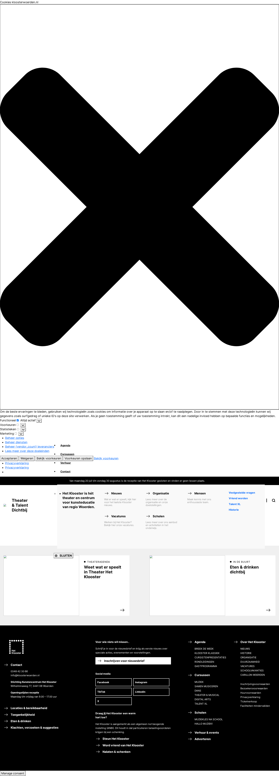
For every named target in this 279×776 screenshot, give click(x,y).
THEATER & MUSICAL (207, 695)
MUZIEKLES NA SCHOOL (209, 719)
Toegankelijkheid (22, 714)
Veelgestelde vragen (242, 492)
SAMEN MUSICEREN (206, 686)
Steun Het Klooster (115, 738)
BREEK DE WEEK (204, 648)
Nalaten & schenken (116, 751)
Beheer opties (14, 438)
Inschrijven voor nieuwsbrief (124, 661)
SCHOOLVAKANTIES (252, 670)
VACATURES (247, 666)
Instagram (141, 682)
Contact (33, 680)
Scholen (161, 522)
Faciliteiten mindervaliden (255, 705)
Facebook (103, 682)
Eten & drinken (20, 721)
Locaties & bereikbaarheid (28, 708)
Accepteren (9, 458)
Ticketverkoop (248, 701)
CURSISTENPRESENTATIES (210, 657)
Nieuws (120, 499)
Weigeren (27, 458)
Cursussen (202, 675)
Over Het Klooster (253, 642)
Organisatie (157, 499)
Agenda (199, 642)
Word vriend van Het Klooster (123, 745)
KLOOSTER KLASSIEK (207, 653)
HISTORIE (246, 653)
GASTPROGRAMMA (206, 666)
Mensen (199, 498)
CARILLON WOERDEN (252, 674)
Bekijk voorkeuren (49, 458)
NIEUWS (245, 648)
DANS (198, 690)
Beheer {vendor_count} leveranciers (29, 446)
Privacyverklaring (17, 463)
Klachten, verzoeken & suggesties (34, 727)
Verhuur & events (206, 732)
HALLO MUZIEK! (204, 723)
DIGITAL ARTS (203, 699)
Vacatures (119, 521)
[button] (139, 206)
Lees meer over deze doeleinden (27, 451)
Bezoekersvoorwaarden (254, 688)
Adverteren (202, 739)
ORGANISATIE (248, 657)
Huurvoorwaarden (250, 692)
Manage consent (12, 773)
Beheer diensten (16, 442)
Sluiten (65, 555)
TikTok (101, 691)
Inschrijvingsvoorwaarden (255, 684)
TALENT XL (201, 703)
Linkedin (140, 691)
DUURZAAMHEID (250, 661)
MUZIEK (199, 681)
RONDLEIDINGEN (204, 661)
